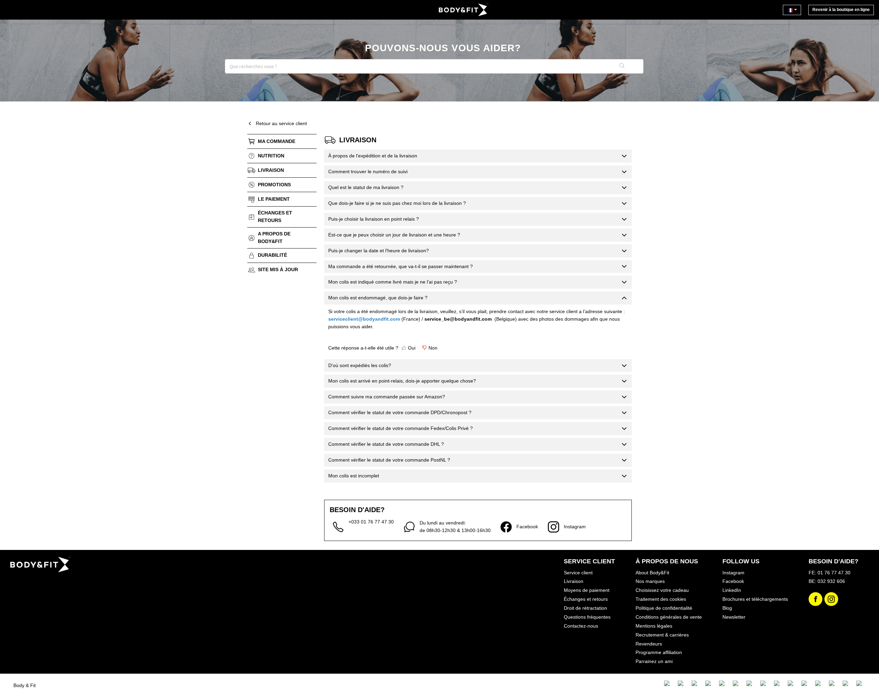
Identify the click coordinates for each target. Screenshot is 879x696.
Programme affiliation (659, 652)
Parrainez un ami (654, 661)
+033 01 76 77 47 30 (371, 521)
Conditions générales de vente (669, 617)
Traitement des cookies (661, 599)
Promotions (274, 184)
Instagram (733, 572)
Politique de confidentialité (664, 608)
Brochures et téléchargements (755, 599)
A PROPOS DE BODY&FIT (274, 237)
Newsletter (733, 617)
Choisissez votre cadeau (662, 590)
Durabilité (272, 255)
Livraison (271, 170)
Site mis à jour (278, 269)
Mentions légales (654, 626)
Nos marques (650, 581)
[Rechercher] (622, 66)
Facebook (733, 581)
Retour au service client (281, 123)
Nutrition (271, 155)
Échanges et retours (275, 216)
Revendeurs (649, 644)
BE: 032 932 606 (827, 581)
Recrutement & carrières (662, 635)
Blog (727, 608)
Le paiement (274, 199)
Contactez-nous (581, 626)
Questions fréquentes (587, 617)
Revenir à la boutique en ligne (841, 9)
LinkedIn (731, 590)
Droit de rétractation (585, 608)
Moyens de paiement (586, 590)
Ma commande (276, 141)
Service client (578, 572)
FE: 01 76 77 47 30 (830, 572)
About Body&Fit (652, 572)
